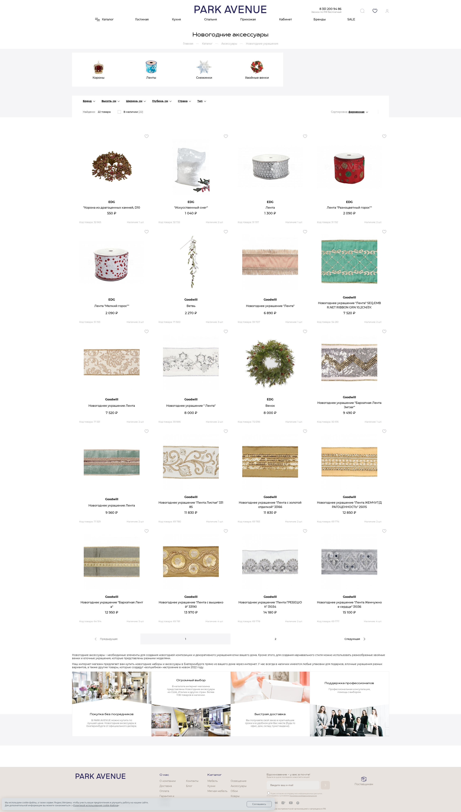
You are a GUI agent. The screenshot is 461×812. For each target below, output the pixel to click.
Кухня (176, 19)
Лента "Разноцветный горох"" (349, 207)
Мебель (212, 781)
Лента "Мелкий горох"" (111, 306)
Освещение (239, 781)
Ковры (235, 796)
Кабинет (285, 19)
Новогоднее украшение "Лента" (270, 306)
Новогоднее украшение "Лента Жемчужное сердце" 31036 (349, 604)
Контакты (192, 781)
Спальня (210, 19)
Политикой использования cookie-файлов (95, 805)
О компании (168, 781)
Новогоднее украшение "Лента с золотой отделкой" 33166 (270, 505)
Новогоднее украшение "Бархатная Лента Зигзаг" (349, 405)
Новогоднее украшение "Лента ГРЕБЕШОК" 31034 (270, 604)
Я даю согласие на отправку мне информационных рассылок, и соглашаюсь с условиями (294, 795)
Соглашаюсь (259, 804)
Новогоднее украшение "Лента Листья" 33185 (190, 505)
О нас (164, 775)
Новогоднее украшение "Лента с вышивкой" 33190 (191, 604)
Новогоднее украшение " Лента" (191, 405)
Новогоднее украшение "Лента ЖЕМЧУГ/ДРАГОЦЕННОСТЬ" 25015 (349, 505)
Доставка (166, 786)
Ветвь (191, 306)
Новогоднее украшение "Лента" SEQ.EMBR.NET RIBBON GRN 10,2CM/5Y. (349, 305)
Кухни (211, 786)
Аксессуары (239, 786)
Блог (189, 786)
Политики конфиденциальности (303, 796)
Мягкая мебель (217, 791)
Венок (270, 405)
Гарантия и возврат (167, 797)
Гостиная (142, 19)
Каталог (214, 775)
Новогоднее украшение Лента (111, 405)
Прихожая (248, 19)
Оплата (164, 791)
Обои (234, 791)
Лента (270, 207)
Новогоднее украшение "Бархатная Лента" (111, 604)
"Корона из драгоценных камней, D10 (111, 207)
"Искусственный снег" (191, 207)
